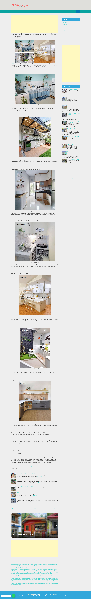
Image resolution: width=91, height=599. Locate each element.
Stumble (37, 466)
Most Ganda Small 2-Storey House (73, 136)
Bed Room (22, 11)
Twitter (25, 466)
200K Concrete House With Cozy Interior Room (26, 499)
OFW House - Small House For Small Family (26, 492)
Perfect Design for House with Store (73, 89)
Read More (39, 476)
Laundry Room (65, 36)
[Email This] (12, 468)
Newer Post (14, 508)
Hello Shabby (61, 594)
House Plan (65, 24)
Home (35, 508)
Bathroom (28, 11)
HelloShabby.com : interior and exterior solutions (43, 594)
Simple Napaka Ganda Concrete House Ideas (26, 480)
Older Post (56, 508)
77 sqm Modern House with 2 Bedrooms (25, 486)
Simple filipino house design (67, 176)
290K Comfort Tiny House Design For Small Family (27, 473)
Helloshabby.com (15, 63)
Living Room (15, 11)
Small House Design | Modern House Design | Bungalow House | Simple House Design (47, 595)
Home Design (15, 464)
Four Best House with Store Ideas (26, 534)
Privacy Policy (65, 174)
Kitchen (34, 11)
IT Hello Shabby (25, 595)
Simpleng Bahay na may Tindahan (73, 159)
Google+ (31, 466)
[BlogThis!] (13, 468)
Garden (64, 34)
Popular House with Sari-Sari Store (73, 105)
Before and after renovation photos (69, 178)
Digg (42, 466)
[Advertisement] (34, 24)
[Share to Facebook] (16, 468)
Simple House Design (69, 595)
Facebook (20, 466)
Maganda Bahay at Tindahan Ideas (73, 144)
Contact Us (65, 172)
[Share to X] (15, 468)
